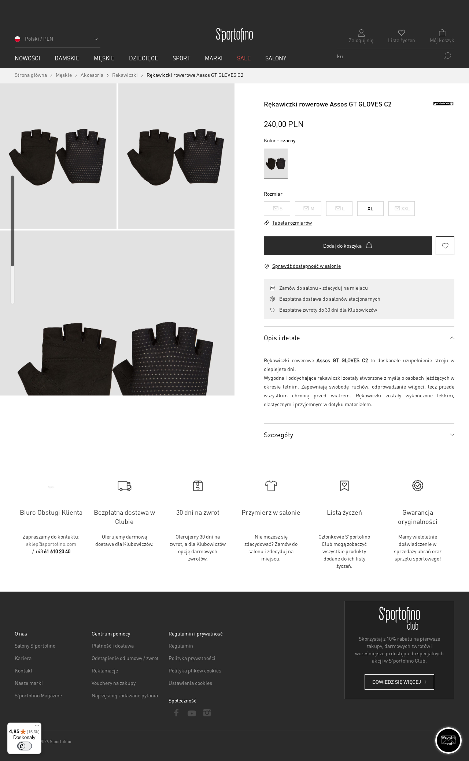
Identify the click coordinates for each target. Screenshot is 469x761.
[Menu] (37, 727)
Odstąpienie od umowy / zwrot (125, 658)
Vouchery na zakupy (114, 682)
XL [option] (370, 208)
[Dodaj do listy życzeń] (445, 245)
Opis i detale (282, 337)
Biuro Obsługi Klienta (51, 512)
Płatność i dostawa (113, 645)
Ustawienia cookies (190, 682)
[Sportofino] (234, 35)
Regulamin (181, 645)
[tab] (359, 337)
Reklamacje (105, 670)
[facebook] (176, 712)
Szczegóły (278, 434)
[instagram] (207, 712)
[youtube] (191, 712)
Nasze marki (29, 682)
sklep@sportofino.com (51, 543)
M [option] (312, 208)
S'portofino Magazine (38, 695)
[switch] (24, 746)
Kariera (23, 658)
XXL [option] (405, 208)
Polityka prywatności (192, 658)
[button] (57, 41)
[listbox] (359, 207)
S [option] (281, 208)
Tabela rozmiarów (292, 222)
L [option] (343, 208)
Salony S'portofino (35, 645)
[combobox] (395, 56)
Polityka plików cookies (195, 670)
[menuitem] (27, 58)
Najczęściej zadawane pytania (125, 695)
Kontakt (24, 670)
